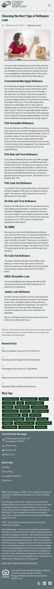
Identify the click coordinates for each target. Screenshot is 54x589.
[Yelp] (39, 583)
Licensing (5, 467)
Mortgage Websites (19, 576)
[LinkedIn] (44, 583)
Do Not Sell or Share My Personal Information (19, 563)
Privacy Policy (7, 472)
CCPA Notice (7, 481)
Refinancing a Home (34, 25)
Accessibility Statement (11, 476)
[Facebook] (50, 583)
